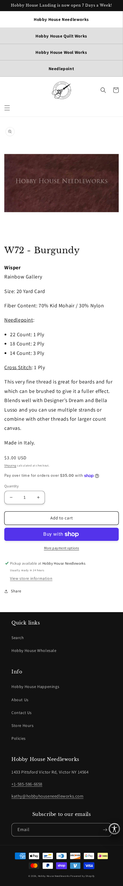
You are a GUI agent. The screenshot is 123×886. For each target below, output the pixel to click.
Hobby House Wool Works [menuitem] (61, 52)
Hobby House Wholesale (34, 650)
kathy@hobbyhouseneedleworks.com (47, 796)
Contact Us (21, 712)
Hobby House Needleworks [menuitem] (61, 19)
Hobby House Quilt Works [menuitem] (61, 36)
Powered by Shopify (82, 875)
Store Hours (22, 725)
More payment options (61, 548)
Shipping (10, 465)
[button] (7, 108)
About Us (20, 699)
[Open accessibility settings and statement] (114, 828)
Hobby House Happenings (35, 686)
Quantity (11, 486)
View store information (31, 578)
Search (17, 637)
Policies (18, 738)
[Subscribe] (105, 829)
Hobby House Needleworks (54, 875)
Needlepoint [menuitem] (61, 68)
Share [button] (16, 591)
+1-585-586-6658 (26, 784)
